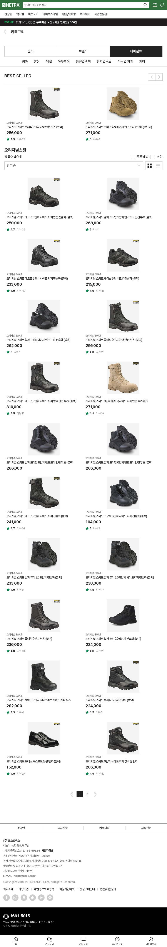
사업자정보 (47, 850)
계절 (49, 62)
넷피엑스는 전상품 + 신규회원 (40, 22)
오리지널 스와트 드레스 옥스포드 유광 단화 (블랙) (33, 761)
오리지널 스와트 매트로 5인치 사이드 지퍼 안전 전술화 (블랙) (40, 217)
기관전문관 (101, 14)
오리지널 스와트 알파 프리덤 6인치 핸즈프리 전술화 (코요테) (119, 127)
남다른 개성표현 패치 (35, 5)
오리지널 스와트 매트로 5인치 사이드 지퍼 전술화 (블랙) (37, 278)
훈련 (37, 62)
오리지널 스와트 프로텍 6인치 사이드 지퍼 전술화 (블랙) (116, 516)
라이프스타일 (50, 14)
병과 (25, 62)
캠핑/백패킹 (69, 14)
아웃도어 (33, 14)
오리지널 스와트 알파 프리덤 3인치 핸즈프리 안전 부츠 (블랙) (119, 217)
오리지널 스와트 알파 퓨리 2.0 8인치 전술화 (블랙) (34, 577)
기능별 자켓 (125, 62)
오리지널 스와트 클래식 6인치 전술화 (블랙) (110, 700)
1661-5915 (20, 916)
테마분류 (136, 51)
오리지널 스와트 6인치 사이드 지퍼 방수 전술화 (111, 761)
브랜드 (83, 51)
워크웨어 (85, 14)
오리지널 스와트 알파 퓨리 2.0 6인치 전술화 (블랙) (113, 638)
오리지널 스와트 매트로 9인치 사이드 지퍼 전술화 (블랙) (37, 516)
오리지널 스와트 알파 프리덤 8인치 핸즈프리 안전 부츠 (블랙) (40, 462)
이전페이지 (72, 794)
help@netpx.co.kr (25, 875)
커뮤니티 (104, 828)
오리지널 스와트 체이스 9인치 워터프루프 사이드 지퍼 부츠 (39, 700)
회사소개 (8, 889)
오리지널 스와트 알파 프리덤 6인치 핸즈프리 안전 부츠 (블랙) (119, 462)
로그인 (21, 828)
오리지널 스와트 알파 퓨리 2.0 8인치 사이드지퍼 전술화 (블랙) (120, 577)
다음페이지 (95, 794)
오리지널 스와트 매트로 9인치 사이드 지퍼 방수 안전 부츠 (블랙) (41, 401)
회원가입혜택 (67, 889)
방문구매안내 (87, 889)
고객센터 (146, 828)
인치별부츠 (104, 62)
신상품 (8, 14)
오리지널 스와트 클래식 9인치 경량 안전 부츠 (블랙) (35, 127)
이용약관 (23, 889)
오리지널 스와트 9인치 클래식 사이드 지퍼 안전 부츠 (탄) (116, 401)
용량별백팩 (83, 62)
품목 (31, 51)
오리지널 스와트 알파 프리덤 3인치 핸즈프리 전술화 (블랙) (38, 340)
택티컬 (20, 14)
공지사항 (63, 828)
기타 (142, 62)
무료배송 (143, 157)
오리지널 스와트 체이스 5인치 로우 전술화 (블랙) (112, 278)
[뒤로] (5, 31)
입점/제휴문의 (108, 889)
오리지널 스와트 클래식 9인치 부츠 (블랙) (29, 638)
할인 (160, 157)
